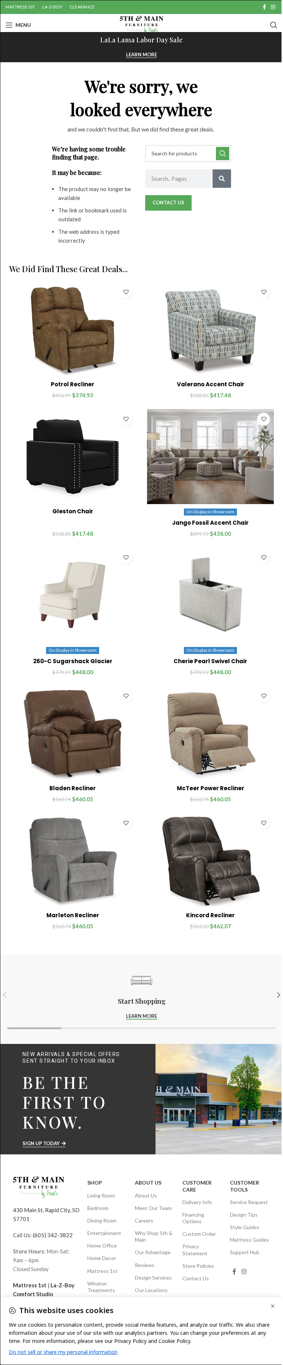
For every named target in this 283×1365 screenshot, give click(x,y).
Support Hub (244, 1252)
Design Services (153, 1277)
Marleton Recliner (72, 915)
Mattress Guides (249, 1239)
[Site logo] (141, 24)
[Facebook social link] (264, 7)
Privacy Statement (194, 1249)
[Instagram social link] (273, 7)
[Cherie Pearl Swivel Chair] (210, 595)
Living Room (101, 1195)
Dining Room (101, 1220)
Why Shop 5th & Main (153, 1236)
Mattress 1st (29, 1285)
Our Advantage (153, 1252)
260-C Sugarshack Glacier (72, 661)
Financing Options (193, 1217)
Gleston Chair (72, 511)
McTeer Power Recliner (210, 788)
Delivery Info (197, 1202)
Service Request (249, 1202)
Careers (144, 1220)
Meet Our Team (153, 1208)
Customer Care (197, 1185)
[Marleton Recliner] (72, 860)
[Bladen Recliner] (72, 733)
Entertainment (104, 1233)
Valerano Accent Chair (210, 384)
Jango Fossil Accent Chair (210, 523)
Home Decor (101, 1258)
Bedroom (97, 1208)
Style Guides (244, 1227)
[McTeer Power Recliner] (210, 733)
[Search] (273, 25)
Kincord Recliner (210, 915)
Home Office (102, 1245)
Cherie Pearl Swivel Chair (210, 661)
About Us (148, 1182)
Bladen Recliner (72, 788)
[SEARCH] (222, 153)
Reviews (144, 1265)
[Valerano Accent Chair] (210, 329)
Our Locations (151, 1290)
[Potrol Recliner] (72, 329)
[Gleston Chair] (72, 456)
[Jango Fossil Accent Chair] (210, 456)
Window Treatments (101, 1286)
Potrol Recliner (72, 384)
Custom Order (199, 1234)
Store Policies (198, 1266)
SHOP (94, 1182)
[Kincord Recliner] (210, 860)
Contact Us (195, 1278)
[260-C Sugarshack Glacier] (72, 595)
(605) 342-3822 (53, 1235)
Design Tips (244, 1214)
